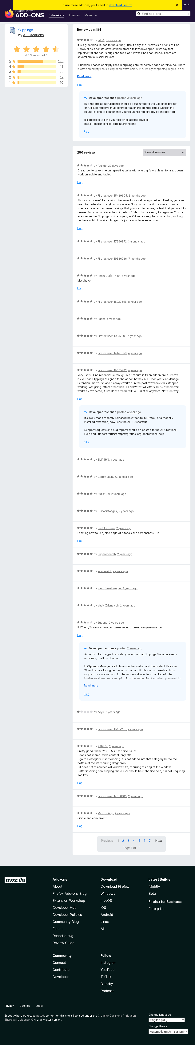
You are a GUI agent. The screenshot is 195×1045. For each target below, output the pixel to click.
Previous (107, 841)
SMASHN (103, 459)
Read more (84, 76)
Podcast (107, 991)
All (103, 929)
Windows (108, 893)
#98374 (103, 746)
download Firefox (120, 5)
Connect (59, 963)
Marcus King (105, 813)
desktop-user (106, 528)
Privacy (9, 1005)
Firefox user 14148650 (112, 353)
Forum (57, 929)
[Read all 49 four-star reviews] (37, 66)
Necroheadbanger (109, 588)
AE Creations (33, 35)
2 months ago (137, 195)
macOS (106, 901)
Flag (79, 84)
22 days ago (116, 165)
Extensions (56, 15)
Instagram (108, 963)
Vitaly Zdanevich (108, 605)
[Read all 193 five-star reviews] (37, 61)
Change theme (158, 1026)
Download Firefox (115, 886)
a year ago (129, 275)
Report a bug (63, 936)
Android (107, 915)
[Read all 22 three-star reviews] (37, 71)
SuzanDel (104, 493)
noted (40, 1015)
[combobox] (163, 13)
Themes (74, 15)
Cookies (25, 1005)
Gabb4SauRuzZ (108, 476)
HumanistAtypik (107, 511)
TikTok (106, 977)
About (57, 886)
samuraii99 (104, 571)
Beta (152, 893)
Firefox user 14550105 (112, 796)
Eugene (102, 622)
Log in (186, 4)
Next (158, 841)
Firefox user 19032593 (112, 336)
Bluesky (107, 984)
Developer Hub (64, 908)
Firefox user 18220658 (112, 301)
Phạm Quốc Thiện (109, 275)
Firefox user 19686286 (112, 258)
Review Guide (63, 943)
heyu (101, 712)
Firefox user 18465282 (112, 370)
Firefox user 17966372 (112, 241)
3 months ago (136, 241)
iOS (103, 908)
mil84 (101, 40)
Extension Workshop (69, 901)
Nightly (154, 886)
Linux (105, 922)
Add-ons (60, 879)
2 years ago (118, 493)
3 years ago (113, 40)
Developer (61, 977)
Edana (101, 318)
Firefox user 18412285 (112, 729)
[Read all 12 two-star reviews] (37, 77)
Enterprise (156, 909)
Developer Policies (67, 915)
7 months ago (137, 258)
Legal (39, 1005)
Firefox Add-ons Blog (70, 893)
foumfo (102, 165)
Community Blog (66, 922)
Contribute (61, 970)
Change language (160, 1014)
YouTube (107, 970)
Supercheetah (107, 554)
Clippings (25, 30)
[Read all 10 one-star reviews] (37, 82)
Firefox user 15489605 (112, 195)
